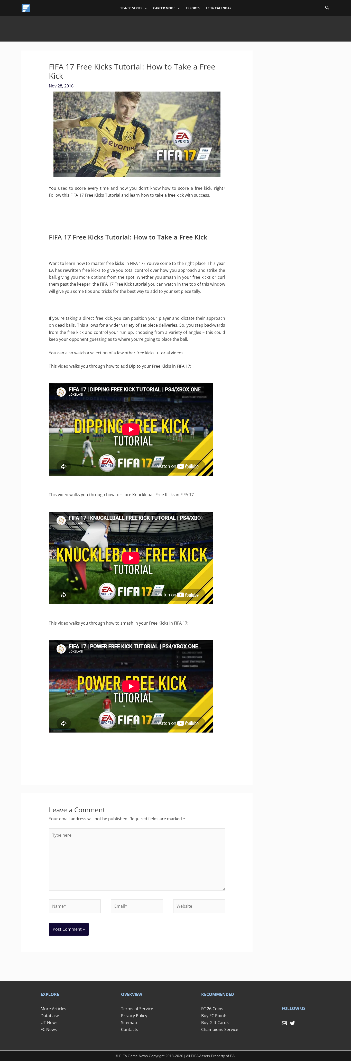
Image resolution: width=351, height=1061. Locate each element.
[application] (144, 8)
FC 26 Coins (212, 1009)
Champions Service (219, 1029)
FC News (49, 1029)
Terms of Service (137, 1009)
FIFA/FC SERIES (130, 8)
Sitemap (129, 1022)
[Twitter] (292, 1023)
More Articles (53, 1009)
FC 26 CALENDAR (219, 8)
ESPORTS (193, 8)
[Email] (284, 1023)
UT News (49, 1022)
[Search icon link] (327, 8)
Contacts (129, 1029)
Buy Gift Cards (215, 1022)
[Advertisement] (175, 27)
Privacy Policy (134, 1015)
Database (50, 1015)
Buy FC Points (214, 1015)
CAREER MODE (164, 8)
